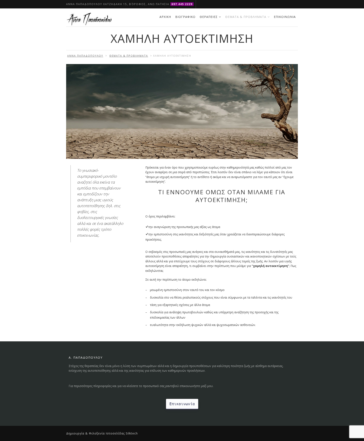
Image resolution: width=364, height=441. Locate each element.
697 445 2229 (182, 4)
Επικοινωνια (285, 17)
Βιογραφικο (185, 17)
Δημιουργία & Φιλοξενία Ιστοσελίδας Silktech (102, 433)
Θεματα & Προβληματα (245, 17)
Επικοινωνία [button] (182, 404)
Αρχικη (165, 17)
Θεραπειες (209, 17)
